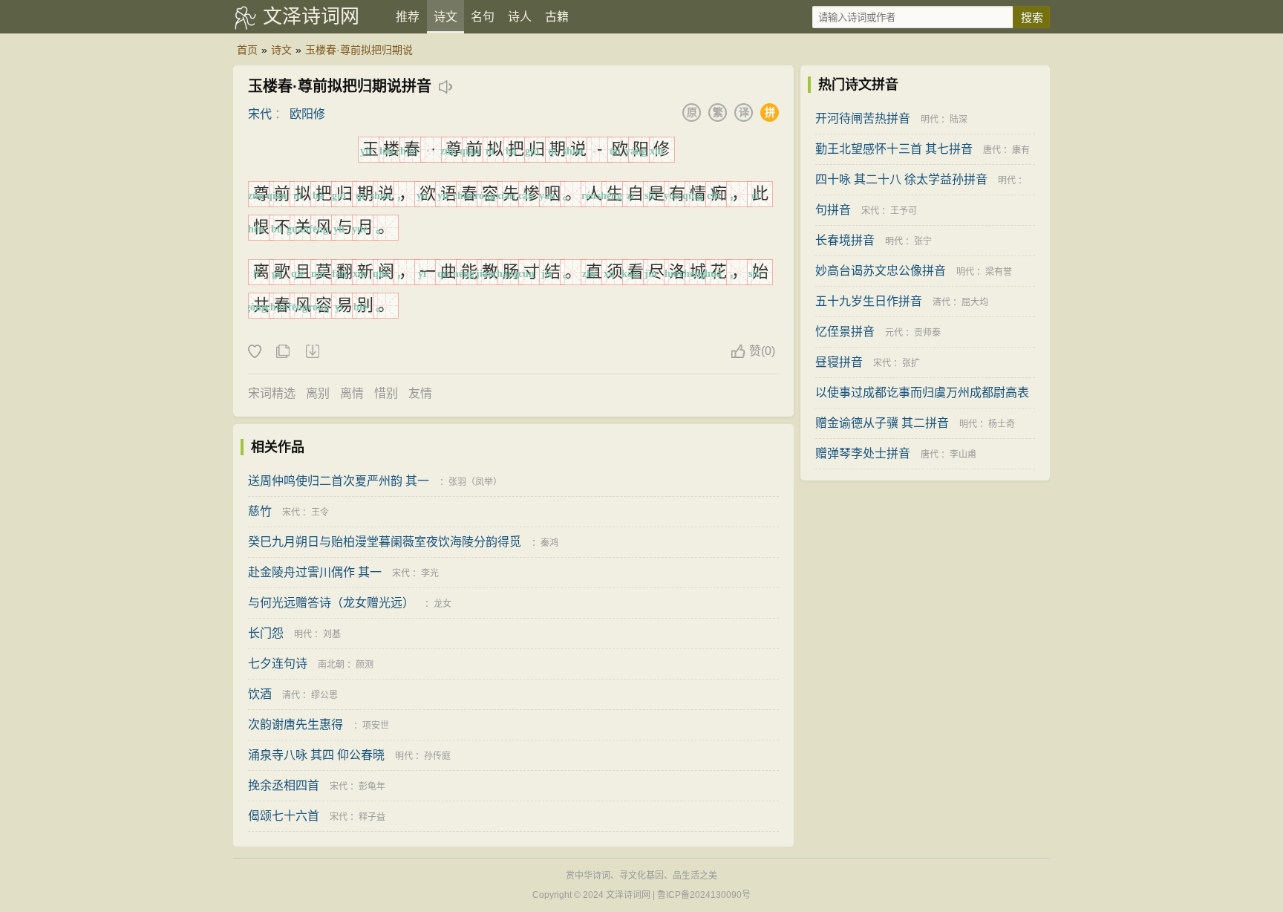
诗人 (520, 16)
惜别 (386, 393)
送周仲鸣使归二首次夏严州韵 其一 (338, 481)
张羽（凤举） (475, 482)
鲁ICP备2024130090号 (704, 895)
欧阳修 (307, 114)
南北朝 (331, 664)
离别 (318, 393)
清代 (291, 695)
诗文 (445, 16)
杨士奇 (1001, 424)
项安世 (375, 725)
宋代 (260, 114)
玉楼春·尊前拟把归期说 (359, 50)
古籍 (557, 16)
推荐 (407, 16)
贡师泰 (927, 333)
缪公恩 (324, 695)
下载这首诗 (311, 352)
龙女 (442, 604)
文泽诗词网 (311, 16)
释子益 (372, 817)
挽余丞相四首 (283, 785)
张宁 (923, 241)
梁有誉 (998, 272)
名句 (482, 16)
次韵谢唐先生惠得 (295, 724)
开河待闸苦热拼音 (862, 118)
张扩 (911, 363)
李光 (430, 573)
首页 (247, 50)
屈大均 (975, 302)
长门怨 (266, 633)
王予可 (903, 211)
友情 (420, 393)
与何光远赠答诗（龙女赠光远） (331, 602)
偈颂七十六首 (283, 816)
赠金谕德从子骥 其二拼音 (882, 423)
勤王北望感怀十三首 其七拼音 (894, 149)
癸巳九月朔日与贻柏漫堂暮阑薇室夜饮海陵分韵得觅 (384, 541)
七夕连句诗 (277, 663)
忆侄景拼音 (845, 331)
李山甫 (963, 454)
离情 (352, 393)
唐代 (992, 150)
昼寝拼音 (839, 362)
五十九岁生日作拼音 (868, 301)
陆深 (958, 119)
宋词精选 (272, 393)
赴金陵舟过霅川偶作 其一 (315, 572)
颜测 (364, 664)
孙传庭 (437, 756)
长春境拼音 (845, 240)
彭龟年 (372, 786)
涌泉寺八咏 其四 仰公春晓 (316, 755)
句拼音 (833, 209)
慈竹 (260, 511)
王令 (320, 512)
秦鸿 (549, 543)
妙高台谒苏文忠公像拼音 (880, 270)
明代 (303, 634)
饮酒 (260, 694)
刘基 (332, 634)
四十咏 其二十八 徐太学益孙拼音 (901, 179)
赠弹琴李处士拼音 (862, 453)
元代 (894, 333)
